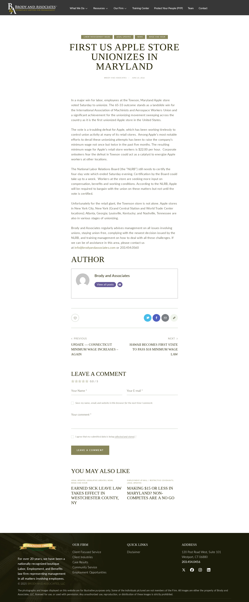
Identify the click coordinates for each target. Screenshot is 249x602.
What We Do (77, 8)
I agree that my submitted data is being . (105, 437)
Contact (203, 8)
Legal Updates (124, 37)
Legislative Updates (96, 480)
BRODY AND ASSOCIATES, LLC (46, 583)
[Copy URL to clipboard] (174, 318)
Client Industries (82, 557)
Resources (99, 8)
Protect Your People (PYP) (168, 8)
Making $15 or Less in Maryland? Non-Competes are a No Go (150, 493)
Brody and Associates (112, 276)
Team (191, 8)
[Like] (75, 318)
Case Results (80, 562)
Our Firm (118, 8)
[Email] (119, 284)
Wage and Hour (157, 37)
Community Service (84, 567)
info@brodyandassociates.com (95, 247)
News (140, 37)
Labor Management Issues (97, 37)
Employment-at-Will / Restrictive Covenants (150, 480)
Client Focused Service (86, 552)
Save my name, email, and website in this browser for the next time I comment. (114, 403)
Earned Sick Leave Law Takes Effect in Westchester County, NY (96, 495)
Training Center (140, 8)
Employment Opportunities (89, 572)
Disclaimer (133, 552)
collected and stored (124, 437)
